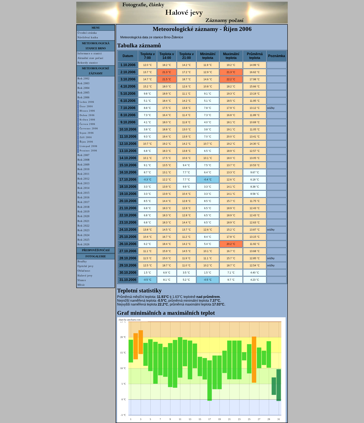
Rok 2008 (84, 159)
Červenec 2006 (89, 128)
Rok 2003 (84, 83)
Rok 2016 (84, 197)
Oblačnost (84, 270)
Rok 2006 (84, 97)
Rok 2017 (84, 202)
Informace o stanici (90, 53)
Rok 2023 (84, 230)
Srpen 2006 (87, 133)
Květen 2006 (87, 120)
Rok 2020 (84, 216)
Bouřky (82, 261)
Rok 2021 (84, 221)
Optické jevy (86, 266)
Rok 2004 (84, 88)
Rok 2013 (84, 183)
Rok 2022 (84, 225)
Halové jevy (85, 275)
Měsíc (81, 284)
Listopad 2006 (88, 146)
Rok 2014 (84, 188)
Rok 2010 (84, 169)
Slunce (82, 280)
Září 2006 (86, 137)
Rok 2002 (84, 78)
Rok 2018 (84, 206)
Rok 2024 (84, 235)
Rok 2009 (84, 164)
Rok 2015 (84, 192)
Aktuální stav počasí (90, 58)
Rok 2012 (84, 178)
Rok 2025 (84, 239)
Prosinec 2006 (88, 150)
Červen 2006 (87, 124)
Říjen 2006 (86, 142)
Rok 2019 (84, 211)
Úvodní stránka (87, 32)
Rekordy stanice (88, 62)
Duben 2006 (87, 115)
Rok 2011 (84, 173)
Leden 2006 (87, 102)
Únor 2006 (86, 106)
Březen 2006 (87, 111)
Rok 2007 (84, 155)
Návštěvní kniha (88, 37)
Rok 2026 (84, 244)
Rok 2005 (84, 92)
